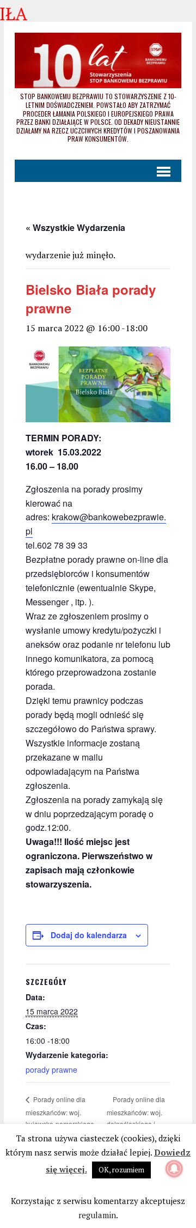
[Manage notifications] (174, 1168)
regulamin (97, 1214)
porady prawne (51, 1069)
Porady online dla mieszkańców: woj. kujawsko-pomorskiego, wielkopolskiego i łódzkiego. (61, 1123)
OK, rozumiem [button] (121, 1170)
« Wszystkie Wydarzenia (75, 227)
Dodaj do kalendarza (89, 934)
